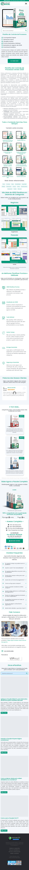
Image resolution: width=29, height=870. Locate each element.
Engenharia (14, 232)
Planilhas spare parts (21, 176)
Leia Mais (5, 712)
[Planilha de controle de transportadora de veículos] (21, 146)
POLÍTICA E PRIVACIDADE (14, 851)
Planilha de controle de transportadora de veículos (21, 153)
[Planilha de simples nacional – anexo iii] (7, 159)
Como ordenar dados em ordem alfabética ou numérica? (11, 779)
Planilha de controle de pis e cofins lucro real (8, 141)
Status (12, 184)
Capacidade (24, 184)
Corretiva (8, 184)
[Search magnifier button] (26, 30)
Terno (4, 184)
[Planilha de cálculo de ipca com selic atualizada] (21, 159)
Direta (18, 186)
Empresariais (8, 186)
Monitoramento (24, 186)
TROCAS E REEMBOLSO (14, 850)
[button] (2, 393)
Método (3, 186)
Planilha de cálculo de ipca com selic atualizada (21, 165)
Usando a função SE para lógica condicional (11, 739)
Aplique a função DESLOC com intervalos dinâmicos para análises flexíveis (14, 699)
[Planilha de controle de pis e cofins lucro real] (7, 134)
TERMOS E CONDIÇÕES (14, 848)
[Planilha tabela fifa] (21, 134)
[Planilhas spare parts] (21, 171)
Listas (14, 264)
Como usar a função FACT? (10, 818)
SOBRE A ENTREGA (14, 853)
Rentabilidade (17, 184)
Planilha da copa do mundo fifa (8, 152)
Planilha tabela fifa (21, 140)
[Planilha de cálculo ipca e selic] (7, 171)
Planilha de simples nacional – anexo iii (8, 165)
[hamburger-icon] (26, 3)
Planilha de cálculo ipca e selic (7, 177)
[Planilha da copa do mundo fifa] (7, 146)
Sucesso (14, 186)
